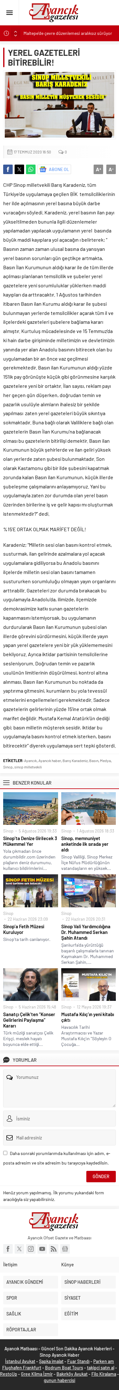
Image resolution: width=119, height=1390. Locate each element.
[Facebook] (8, 1249)
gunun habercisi (59, 1380)
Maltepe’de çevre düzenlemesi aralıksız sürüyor (67, 33)
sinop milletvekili (28, 767)
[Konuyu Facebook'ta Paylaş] (8, 169)
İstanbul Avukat (20, 1361)
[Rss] (53, 1249)
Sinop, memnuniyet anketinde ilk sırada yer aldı (85, 843)
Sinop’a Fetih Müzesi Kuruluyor (23, 929)
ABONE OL (59, 169)
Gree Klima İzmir (37, 1374)
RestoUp (8, 1374)
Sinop (8, 767)
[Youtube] (42, 1249)
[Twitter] (19, 1249)
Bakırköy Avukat (72, 1374)
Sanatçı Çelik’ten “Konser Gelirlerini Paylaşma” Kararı (29, 1019)
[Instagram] (31, 1249)
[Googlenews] (65, 1249)
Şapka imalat (51, 1361)
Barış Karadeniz (75, 760)
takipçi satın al (100, 1367)
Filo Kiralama (103, 1374)
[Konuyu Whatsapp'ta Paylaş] (31, 169)
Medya (105, 760)
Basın (93, 760)
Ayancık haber (49, 760)
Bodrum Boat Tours (64, 1367)
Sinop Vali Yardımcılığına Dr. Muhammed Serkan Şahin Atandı (85, 932)
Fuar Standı (78, 1361)
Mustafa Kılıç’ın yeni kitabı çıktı (87, 1017)
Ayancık (30, 760)
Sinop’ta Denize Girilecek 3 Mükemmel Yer (30, 841)
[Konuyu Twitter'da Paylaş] (19, 169)
